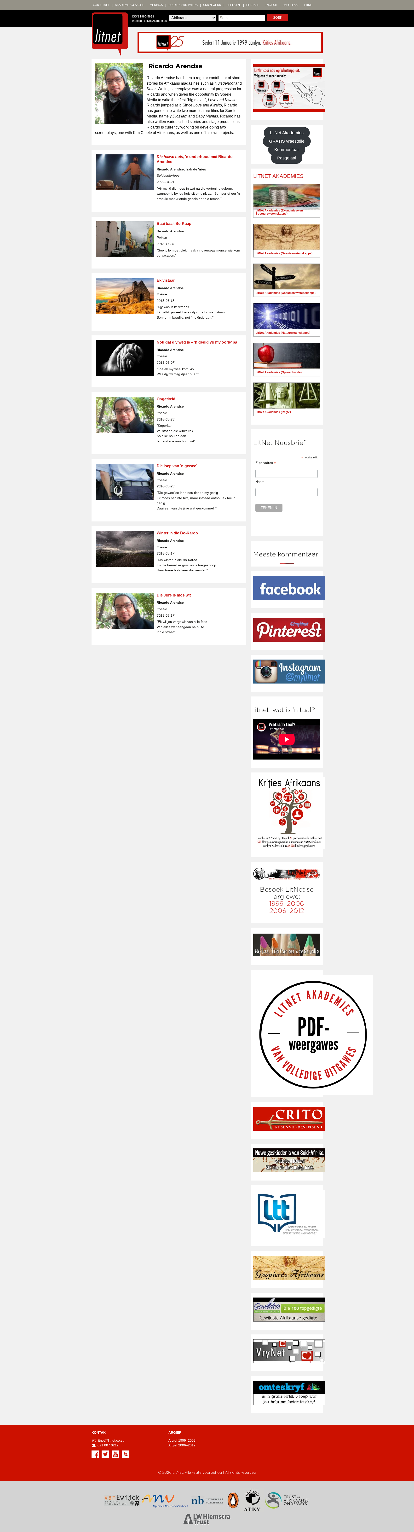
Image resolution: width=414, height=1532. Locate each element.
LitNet (309, 5)
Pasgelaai (290, 5)
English (271, 5)
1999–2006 (286, 903)
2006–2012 (286, 911)
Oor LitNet (101, 5)
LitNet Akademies (287, 132)
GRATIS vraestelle (287, 141)
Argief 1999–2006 (182, 1440)
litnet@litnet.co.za (111, 1440)
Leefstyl (234, 5)
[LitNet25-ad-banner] (230, 42)
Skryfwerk (212, 5)
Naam (259, 482)
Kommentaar (286, 149)
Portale (252, 5)
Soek (277, 17)
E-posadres (265, 463)
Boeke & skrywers (183, 5)
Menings (156, 5)
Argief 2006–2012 (182, 1445)
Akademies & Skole (129, 5)
